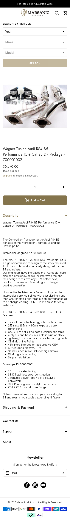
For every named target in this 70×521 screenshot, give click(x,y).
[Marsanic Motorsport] (35, 13)
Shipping (8, 175)
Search (35, 63)
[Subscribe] (62, 473)
